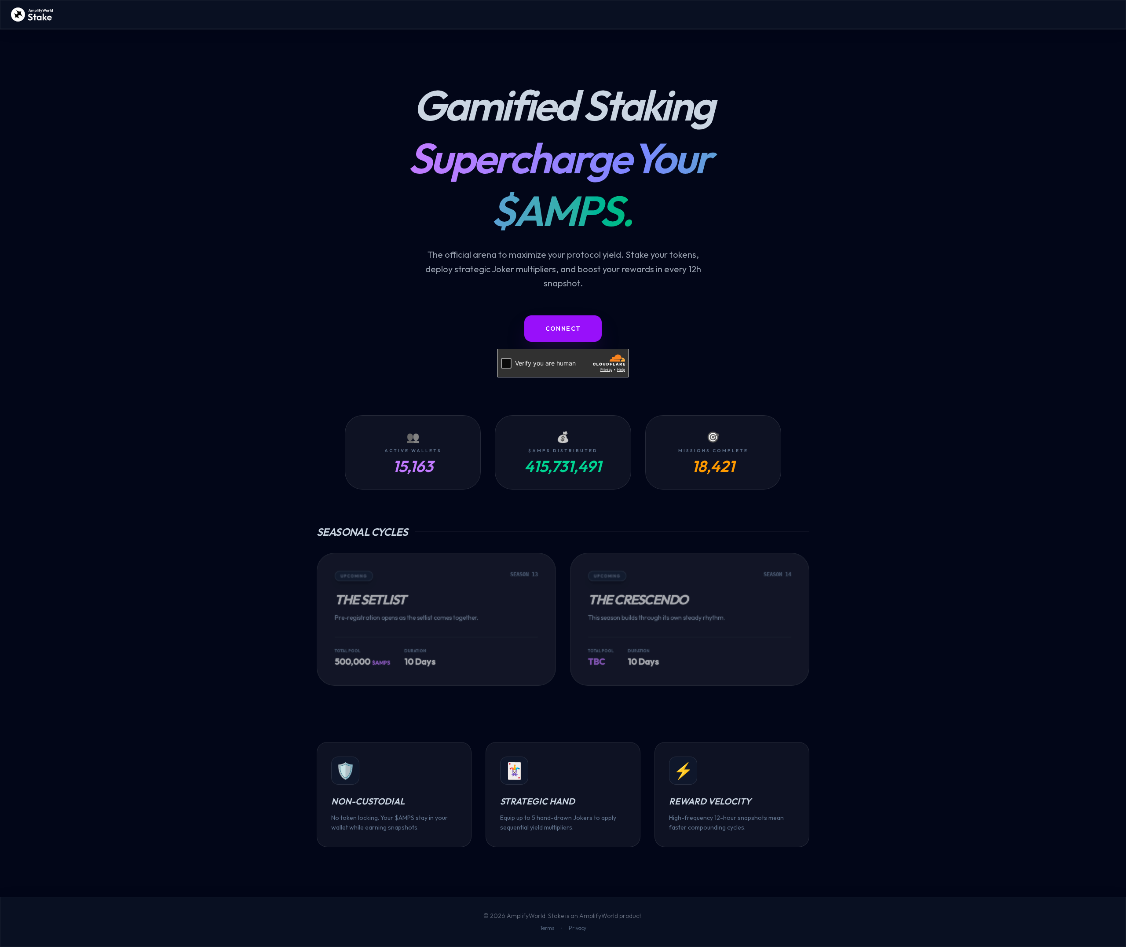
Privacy (577, 928)
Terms (547, 928)
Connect (563, 329)
